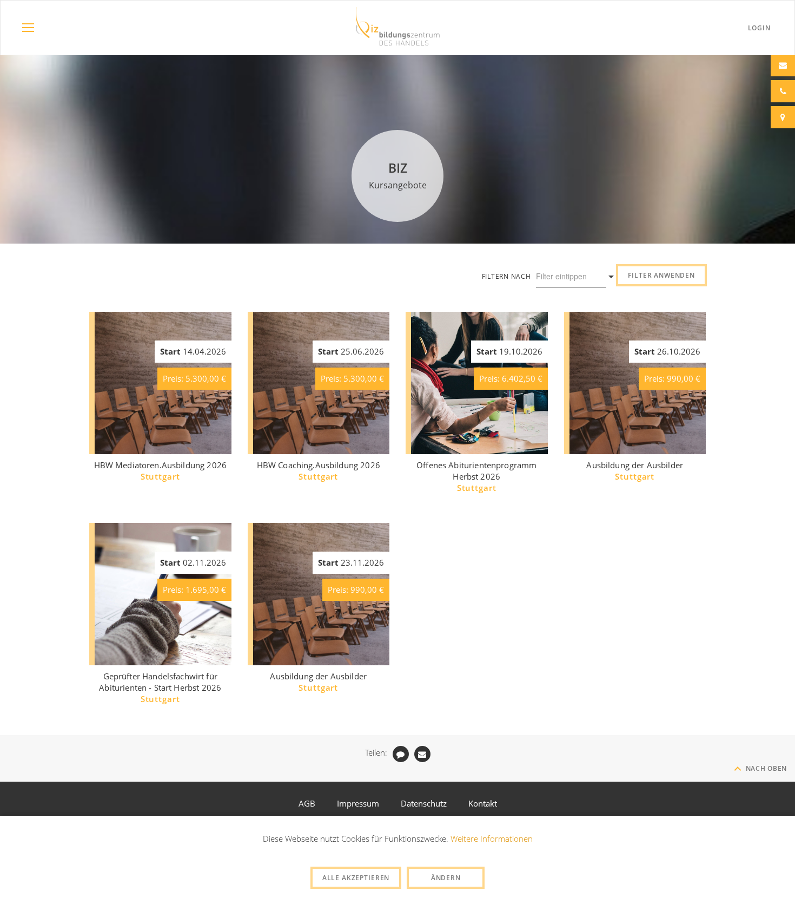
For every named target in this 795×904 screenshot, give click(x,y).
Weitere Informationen (492, 838)
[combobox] (571, 276)
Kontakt (482, 803)
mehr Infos (163, 432)
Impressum (358, 803)
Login (759, 27)
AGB (307, 803)
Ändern (446, 877)
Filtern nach (506, 276)
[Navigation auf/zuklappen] (28, 27)
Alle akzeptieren (355, 877)
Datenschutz (424, 803)
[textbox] (565, 276)
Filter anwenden (661, 275)
